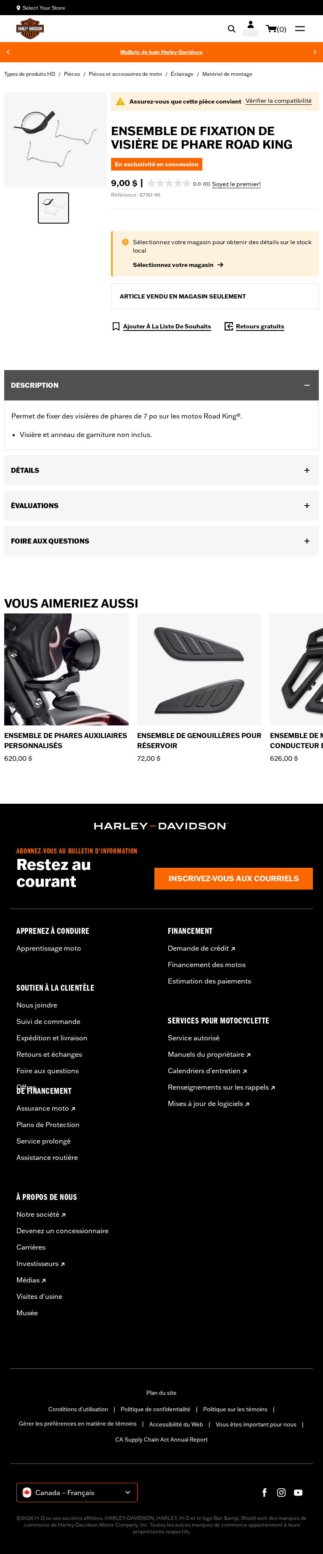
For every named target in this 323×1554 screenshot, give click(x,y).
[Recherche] (232, 28)
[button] (178, 183)
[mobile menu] (298, 28)
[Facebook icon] (264, 1492)
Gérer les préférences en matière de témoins (78, 1423)
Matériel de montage (227, 74)
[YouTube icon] (298, 1492)
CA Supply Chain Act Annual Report (161, 1439)
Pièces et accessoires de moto (125, 74)
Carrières (30, 1247)
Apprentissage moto (48, 948)
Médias (28, 1280)
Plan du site (161, 1392)
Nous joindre (36, 1005)
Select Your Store (44, 8)
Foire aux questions (47, 1070)
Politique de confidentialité (156, 1409)
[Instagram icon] (281, 1492)
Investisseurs (37, 1263)
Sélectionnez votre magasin (173, 265)
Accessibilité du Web (176, 1424)
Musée (27, 1313)
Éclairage (182, 74)
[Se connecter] (250, 28)
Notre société (37, 1214)
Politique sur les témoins (235, 1409)
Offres (26, 1087)
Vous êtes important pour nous (256, 1424)
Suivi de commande (48, 1021)
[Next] (315, 52)
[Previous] (8, 52)
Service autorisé (194, 1038)
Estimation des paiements (209, 981)
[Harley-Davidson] (161, 826)
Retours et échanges (49, 1054)
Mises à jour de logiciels (205, 1103)
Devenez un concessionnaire (62, 1230)
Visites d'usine (39, 1296)
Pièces (72, 74)
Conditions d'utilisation (78, 1409)
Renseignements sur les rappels (218, 1087)
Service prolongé (43, 1141)
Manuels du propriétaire (206, 1054)
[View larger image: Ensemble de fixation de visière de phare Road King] (55, 138)
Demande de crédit (198, 948)
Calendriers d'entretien (204, 1070)
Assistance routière (47, 1157)
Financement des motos (207, 964)
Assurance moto (42, 1108)
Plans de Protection (47, 1124)
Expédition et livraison (51, 1038)
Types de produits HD (29, 74)
